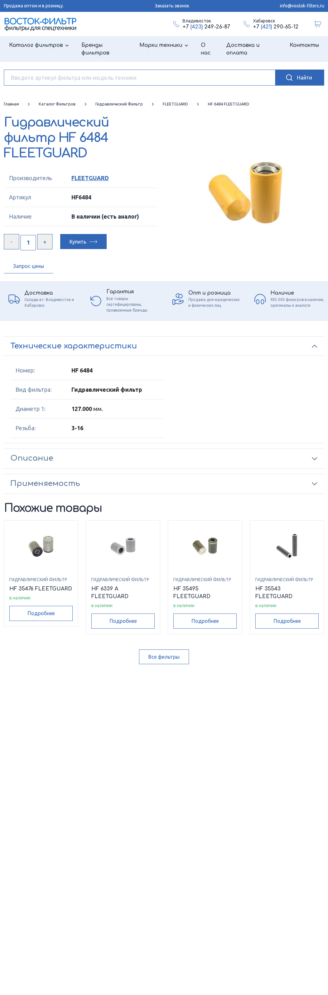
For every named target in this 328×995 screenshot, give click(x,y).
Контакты (304, 45)
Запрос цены (28, 266)
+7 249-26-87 (206, 27)
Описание (31, 458)
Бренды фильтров (95, 49)
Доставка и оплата (242, 49)
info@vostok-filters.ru (302, 5)
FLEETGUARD (90, 178)
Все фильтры (164, 657)
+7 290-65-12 (276, 27)
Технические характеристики (73, 346)
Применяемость (45, 483)
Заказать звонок (172, 5)
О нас (206, 49)
